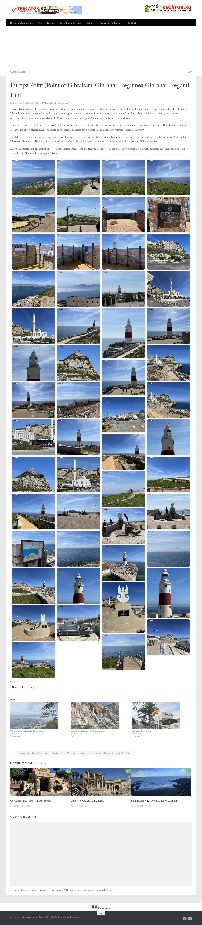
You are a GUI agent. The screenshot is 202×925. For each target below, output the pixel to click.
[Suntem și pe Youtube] (190, 919)
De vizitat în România (111, 22)
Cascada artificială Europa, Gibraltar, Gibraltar (88, 730)
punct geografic (83, 753)
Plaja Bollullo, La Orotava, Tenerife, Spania (154, 800)
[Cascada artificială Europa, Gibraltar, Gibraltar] (100, 715)
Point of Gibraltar (68, 753)
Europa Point (37, 753)
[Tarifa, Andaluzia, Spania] (161, 715)
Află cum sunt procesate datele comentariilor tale (88, 890)
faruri (47, 753)
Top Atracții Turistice (70, 22)
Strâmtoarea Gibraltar (120, 753)
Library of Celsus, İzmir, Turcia (87, 800)
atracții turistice (24, 753)
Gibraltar (17, 71)
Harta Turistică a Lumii (21, 22)
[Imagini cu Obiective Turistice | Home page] (46, 10)
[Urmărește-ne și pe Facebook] (185, 919)
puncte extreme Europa (101, 753)
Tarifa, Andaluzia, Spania (141, 730)
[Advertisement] (101, 47)
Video (40, 22)
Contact (132, 22)
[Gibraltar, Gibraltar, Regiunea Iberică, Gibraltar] (39, 715)
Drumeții (51, 22)
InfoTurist (89, 22)
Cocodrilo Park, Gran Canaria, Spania (30, 800)
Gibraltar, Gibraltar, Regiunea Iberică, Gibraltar (27, 730)
